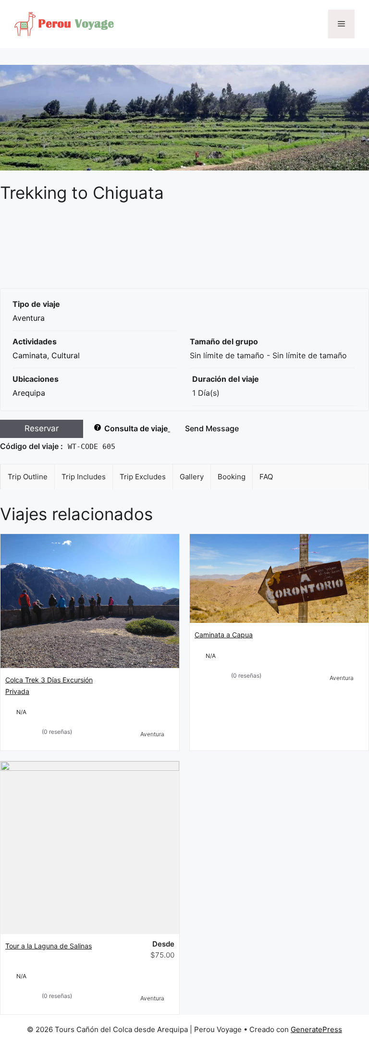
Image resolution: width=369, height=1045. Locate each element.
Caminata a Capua (224, 635)
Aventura (28, 318)
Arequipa (28, 393)
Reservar (42, 428)
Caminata (29, 355)
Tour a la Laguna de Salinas (48, 946)
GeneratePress (316, 1029)
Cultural (65, 355)
